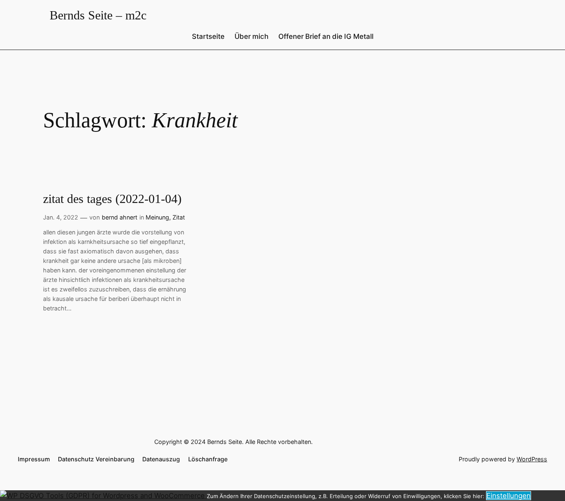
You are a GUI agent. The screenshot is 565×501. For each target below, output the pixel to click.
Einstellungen (508, 495)
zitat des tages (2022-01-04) (112, 198)
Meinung (157, 217)
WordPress (532, 459)
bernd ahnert (119, 217)
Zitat (178, 217)
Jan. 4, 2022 (60, 217)
